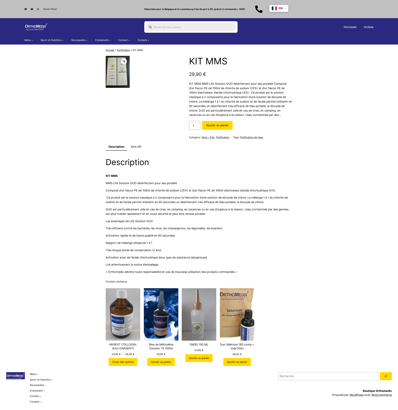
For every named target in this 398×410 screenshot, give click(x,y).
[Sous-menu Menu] (32, 40)
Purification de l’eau (251, 137)
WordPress (356, 395)
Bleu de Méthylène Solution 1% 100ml (161, 346)
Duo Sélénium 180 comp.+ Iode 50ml (237, 346)
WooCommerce (381, 395)
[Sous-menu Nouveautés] (87, 40)
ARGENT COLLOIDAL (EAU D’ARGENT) (123, 346)
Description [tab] (116, 146)
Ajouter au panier (217, 125)
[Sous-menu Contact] (129, 40)
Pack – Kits (208, 137)
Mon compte (350, 27)
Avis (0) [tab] (136, 146)
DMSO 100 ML (199, 344)
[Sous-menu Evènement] (110, 40)
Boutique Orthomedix (377, 390)
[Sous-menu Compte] (148, 40)
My (366, 27)
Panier (371, 27)
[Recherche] (386, 376)
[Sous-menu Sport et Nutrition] (63, 40)
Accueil (110, 50)
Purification (123, 50)
